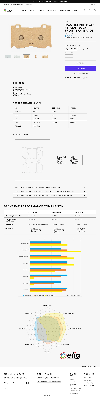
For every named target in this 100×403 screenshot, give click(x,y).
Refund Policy (88, 380)
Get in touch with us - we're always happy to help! (49, 382)
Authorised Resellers (17, 4)
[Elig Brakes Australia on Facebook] (9, 389)
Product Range (28, 10)
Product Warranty (75, 388)
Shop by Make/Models (68, 10)
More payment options (80, 73)
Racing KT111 (83, 49)
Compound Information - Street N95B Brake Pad (37, 187)
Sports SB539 (71, 49)
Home (67, 22)
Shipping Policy (88, 383)
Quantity (69, 53)
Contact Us (28, 4)
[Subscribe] (27, 383)
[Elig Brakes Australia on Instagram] (5, 389)
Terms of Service (75, 390)
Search (72, 379)
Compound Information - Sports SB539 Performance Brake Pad (44, 191)
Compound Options (74, 45)
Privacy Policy (88, 378)
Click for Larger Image (88, 366)
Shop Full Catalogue (47, 10)
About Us (6, 4)
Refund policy (74, 393)
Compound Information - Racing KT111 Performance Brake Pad (44, 195)
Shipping (75, 37)
